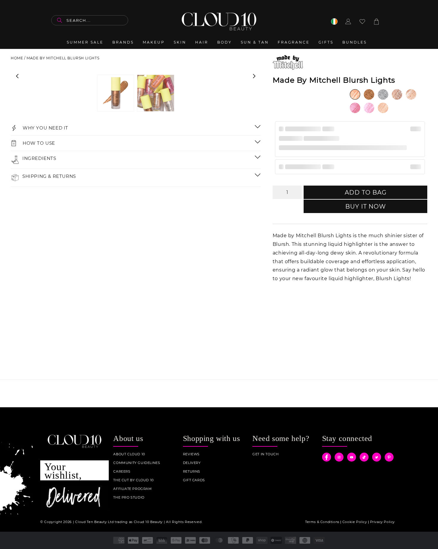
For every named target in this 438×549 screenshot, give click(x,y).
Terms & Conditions (322, 522)
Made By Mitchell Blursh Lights (63, 58)
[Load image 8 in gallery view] (155, 93)
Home (17, 58)
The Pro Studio (128, 497)
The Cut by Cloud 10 (133, 480)
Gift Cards (194, 480)
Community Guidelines (136, 463)
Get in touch (265, 454)
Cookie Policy (354, 522)
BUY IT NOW (365, 206)
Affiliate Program (132, 489)
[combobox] (89, 20)
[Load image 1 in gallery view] (115, 93)
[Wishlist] (362, 21)
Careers (121, 471)
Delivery (192, 463)
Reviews (191, 454)
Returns (191, 471)
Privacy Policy (382, 522)
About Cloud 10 (129, 454)
